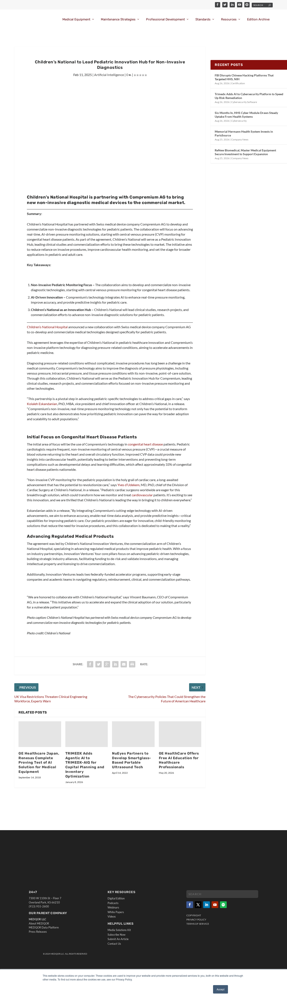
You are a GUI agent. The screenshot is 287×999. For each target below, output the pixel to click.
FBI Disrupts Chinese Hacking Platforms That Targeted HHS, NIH (244, 77)
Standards (203, 19)
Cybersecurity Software (244, 102)
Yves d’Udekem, (129, 485)
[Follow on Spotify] (223, 904)
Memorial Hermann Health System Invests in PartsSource (244, 133)
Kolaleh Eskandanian (42, 404)
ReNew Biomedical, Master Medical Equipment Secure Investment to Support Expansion (245, 152)
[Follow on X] (198, 904)
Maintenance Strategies (118, 19)
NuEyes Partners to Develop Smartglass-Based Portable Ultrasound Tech (131, 760)
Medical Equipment (76, 19)
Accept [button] (220, 989)
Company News (239, 139)
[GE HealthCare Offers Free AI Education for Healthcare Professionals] (180, 734)
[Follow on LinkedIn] (206, 904)
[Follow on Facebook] (189, 904)
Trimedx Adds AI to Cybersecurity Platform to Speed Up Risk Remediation (249, 96)
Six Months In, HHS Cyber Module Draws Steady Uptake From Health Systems (246, 114)
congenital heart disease (145, 444)
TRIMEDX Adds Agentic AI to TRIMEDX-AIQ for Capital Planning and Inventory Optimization (84, 764)
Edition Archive (258, 19)
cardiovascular (142, 495)
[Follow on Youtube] (215, 904)
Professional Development (165, 19)
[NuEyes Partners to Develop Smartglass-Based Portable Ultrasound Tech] (133, 734)
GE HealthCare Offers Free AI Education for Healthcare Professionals (179, 760)
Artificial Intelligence (109, 75)
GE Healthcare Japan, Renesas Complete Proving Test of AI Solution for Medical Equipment (38, 762)
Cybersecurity (239, 120)
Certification (238, 83)
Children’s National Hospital (47, 327)
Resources (229, 19)
